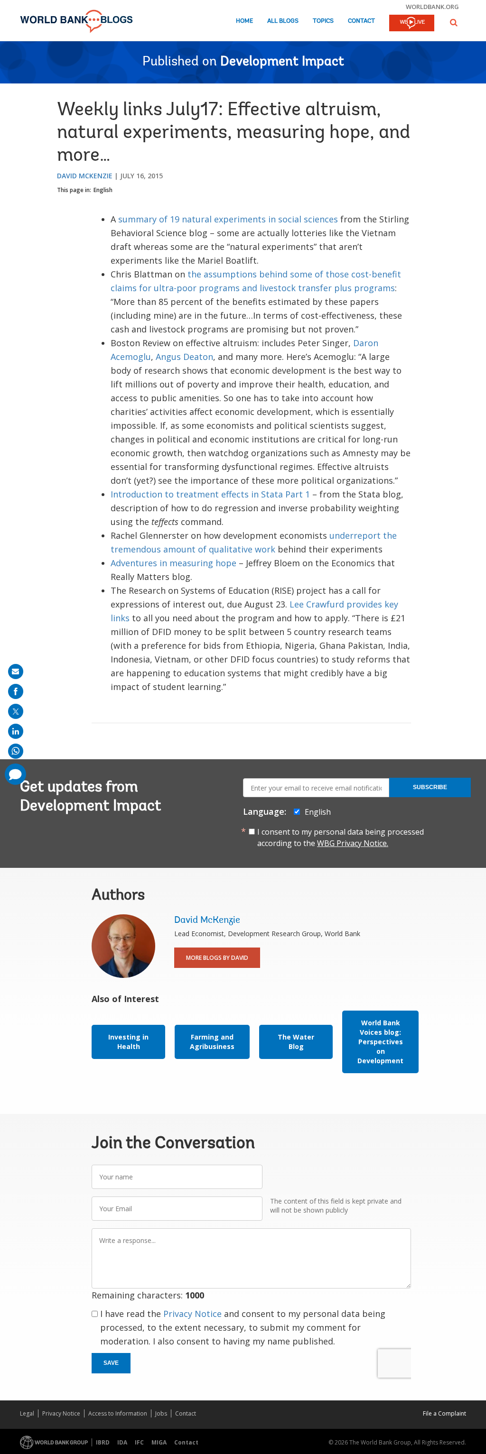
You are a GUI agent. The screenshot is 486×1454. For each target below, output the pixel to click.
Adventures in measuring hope (173, 563)
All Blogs (283, 21)
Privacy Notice (192, 1313)
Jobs (161, 1413)
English (102, 190)
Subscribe (430, 787)
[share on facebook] (15, 691)
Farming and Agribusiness (212, 1041)
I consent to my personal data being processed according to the (340, 837)
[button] (454, 22)
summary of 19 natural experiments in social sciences (228, 219)
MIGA (159, 1442)
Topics (323, 21)
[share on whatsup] (15, 751)
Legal (27, 1413)
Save (111, 1363)
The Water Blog (296, 1041)
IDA (122, 1442)
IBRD (103, 1442)
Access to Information (117, 1413)
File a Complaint (444, 1413)
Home (244, 21)
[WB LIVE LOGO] (411, 23)
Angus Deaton (184, 356)
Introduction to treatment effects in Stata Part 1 (210, 494)
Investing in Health (128, 1041)
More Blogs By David (217, 958)
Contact (361, 21)
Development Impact (282, 62)
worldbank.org (432, 6)
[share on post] (15, 711)
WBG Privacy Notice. (352, 843)
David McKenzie (84, 175)
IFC (139, 1442)
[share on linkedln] (15, 731)
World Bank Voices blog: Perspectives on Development (380, 1041)
